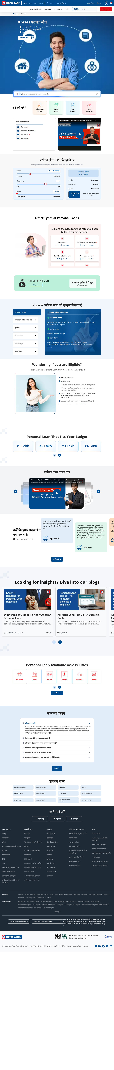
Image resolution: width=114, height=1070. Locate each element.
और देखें (57, 912)
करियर (4, 842)
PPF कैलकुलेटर (68, 904)
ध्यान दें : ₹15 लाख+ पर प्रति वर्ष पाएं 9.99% (91, 194)
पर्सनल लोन (20, 894)
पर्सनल (25, 3)
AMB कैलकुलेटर (36, 904)
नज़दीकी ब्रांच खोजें (74, 861)
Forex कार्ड (21, 897)
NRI (30, 3)
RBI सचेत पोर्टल (29, 872)
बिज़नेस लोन (32, 894)
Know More (66, 245)
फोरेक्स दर (50, 859)
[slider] (30, 174)
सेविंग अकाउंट (69, 894)
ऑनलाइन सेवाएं (51, 846)
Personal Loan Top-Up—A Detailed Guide (78, 616)
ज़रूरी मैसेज (27, 855)
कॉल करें (41, 819)
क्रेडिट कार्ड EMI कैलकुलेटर (48, 904)
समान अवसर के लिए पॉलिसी (99, 866)
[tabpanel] (73, 332)
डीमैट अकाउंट (92, 894)
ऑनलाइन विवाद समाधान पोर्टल (10, 867)
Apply (58, 245)
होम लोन (51, 894)
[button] (84, 9)
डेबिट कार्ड (106, 894)
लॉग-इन (105, 9)
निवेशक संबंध (5, 838)
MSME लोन (48, 897)
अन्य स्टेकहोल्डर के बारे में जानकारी (11, 846)
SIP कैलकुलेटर (76, 904)
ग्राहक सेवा (50, 838)
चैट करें (58, 819)
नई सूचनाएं (27, 838)
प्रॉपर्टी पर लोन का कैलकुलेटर (24, 904)
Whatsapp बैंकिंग (74, 866)
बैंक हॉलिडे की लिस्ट (52, 842)
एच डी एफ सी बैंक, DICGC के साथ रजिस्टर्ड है (84, 935)
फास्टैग (33, 897)
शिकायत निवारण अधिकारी (99, 849)
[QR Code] (58, 937)
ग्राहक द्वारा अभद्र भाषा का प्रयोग (101, 853)
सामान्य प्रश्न (24, 139)
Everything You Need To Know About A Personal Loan (27, 616)
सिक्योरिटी (27, 846)
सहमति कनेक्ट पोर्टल (59, 946)
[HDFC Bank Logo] (12, 3)
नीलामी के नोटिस (51, 872)
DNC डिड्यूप (96, 857)
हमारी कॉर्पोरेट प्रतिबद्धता (8, 876)
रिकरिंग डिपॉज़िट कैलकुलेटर (101, 904)
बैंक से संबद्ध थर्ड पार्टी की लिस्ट (33, 842)
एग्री (47, 3)
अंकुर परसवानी (54, 538)
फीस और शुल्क (51, 834)
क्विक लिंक (27, 834)
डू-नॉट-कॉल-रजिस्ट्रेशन (76, 857)
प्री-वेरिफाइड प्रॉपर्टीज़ (60, 894)
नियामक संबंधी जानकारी (8, 872)
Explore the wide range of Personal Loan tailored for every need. (74, 230)
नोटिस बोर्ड (50, 850)
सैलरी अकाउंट (77, 894)
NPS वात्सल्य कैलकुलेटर (48, 908)
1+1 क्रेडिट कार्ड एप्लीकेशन (32, 876)
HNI (35, 3)
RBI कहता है (28, 859)
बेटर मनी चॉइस (58, 9)
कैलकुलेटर (24, 127)
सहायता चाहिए (47, 9)
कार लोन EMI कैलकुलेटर (46, 901)
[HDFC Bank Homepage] (13, 14)
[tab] (27, 312)
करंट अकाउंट (84, 894)
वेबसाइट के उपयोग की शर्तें (74, 946)
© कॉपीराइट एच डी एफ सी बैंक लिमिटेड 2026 (15, 946)
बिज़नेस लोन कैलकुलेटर (71, 901)
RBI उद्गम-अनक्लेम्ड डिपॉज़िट (33, 863)
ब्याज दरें (49, 855)
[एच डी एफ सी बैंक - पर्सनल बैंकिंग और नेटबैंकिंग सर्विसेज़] (12, 937)
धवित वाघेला (88, 547)
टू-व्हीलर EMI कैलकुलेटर (59, 901)
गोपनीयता (49, 946)
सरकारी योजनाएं (61, 3)
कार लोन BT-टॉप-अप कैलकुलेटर (25, 908)
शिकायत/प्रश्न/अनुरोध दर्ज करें (78, 834)
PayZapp (28, 897)
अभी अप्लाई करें (23, 38)
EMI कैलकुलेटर (21, 901)
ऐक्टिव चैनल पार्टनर (74, 846)
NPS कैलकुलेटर (37, 908)
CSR (3, 863)
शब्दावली (85, 946)
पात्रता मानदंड (24, 135)
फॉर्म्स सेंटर (50, 876)
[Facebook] (96, 946)
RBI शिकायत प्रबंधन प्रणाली (32, 867)
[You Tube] (103, 946)
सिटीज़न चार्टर (96, 834)
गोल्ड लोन (46, 894)
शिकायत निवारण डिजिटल (99, 844)
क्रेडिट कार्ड (99, 894)
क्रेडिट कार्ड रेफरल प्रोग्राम (32, 880)
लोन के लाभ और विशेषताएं (27, 131)
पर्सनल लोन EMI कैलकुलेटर (33, 901)
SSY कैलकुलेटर (59, 904)
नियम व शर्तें (41, 946)
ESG (3, 859)
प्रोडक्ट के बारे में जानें (35, 9)
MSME (52, 3)
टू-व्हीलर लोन (40, 894)
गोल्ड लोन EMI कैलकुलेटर (83, 901)
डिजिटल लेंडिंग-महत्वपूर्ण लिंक (100, 861)
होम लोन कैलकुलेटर (95, 901)
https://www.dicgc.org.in (78, 938)
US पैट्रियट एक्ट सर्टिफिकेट (32, 850)
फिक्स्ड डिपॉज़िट (40, 897)
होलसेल (41, 3)
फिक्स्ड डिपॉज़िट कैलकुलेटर (88, 904)
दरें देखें (34, 285)
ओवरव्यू (4, 834)
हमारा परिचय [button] (90, 3)
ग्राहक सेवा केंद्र (74, 842)
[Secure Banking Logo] (108, 936)
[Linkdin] (111, 946)
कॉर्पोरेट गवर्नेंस (6, 855)
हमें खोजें (75, 819)
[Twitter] (107, 946)
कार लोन (26, 894)
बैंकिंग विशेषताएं (51, 863)
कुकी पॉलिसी (33, 946)
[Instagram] (99, 946)
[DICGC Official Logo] (64, 937)
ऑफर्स (66, 9)
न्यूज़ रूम (4, 850)
